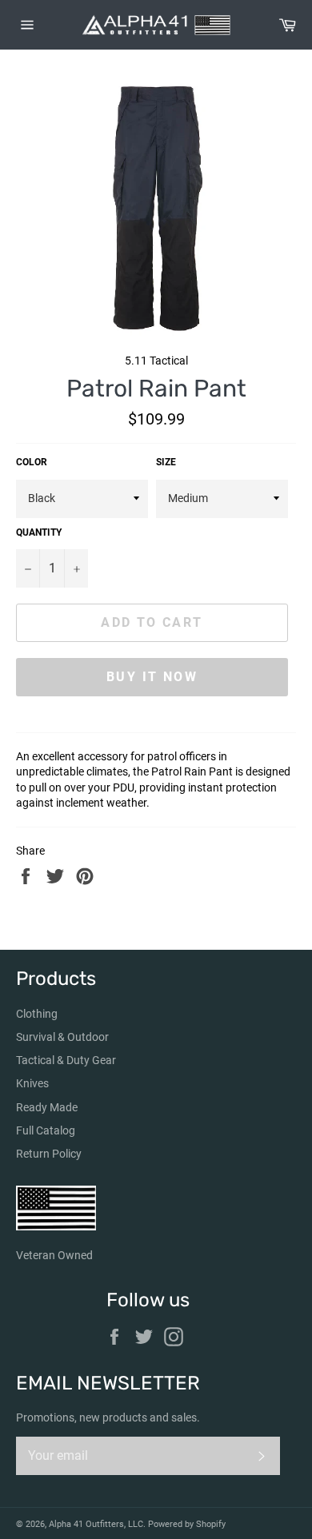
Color (31, 462)
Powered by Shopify (187, 1524)
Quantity (39, 532)
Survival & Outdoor (62, 1037)
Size (166, 462)
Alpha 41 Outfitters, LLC (96, 1524)
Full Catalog (45, 1130)
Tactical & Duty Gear (66, 1060)
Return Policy (49, 1153)
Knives (32, 1083)
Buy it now (152, 676)
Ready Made (47, 1107)
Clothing (37, 1013)
